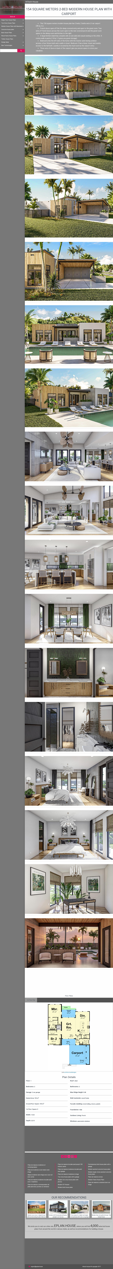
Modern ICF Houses (63, 1184)
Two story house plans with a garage (68, 1177)
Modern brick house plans (65, 1187)
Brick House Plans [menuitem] (6, 32)
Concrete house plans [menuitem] (7, 29)
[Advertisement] (69, 983)
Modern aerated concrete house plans (99, 1169)
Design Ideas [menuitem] (5, 42)
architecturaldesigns (70, 1072)
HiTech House (12, 7)
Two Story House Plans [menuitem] (8, 23)
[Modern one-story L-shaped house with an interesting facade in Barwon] (36, 1207)
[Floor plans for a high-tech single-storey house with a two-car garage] (79, 1207)
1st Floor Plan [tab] (31, 1000)
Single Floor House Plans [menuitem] (8, 20)
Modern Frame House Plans (96, 1179)
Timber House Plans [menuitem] (7, 39)
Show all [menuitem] (12, 16)
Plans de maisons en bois (95, 1177)
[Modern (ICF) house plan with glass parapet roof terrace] (58, 1207)
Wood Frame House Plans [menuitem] (8, 36)
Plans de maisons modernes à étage (68, 1174)
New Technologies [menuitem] (6, 45)
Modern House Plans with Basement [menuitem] (12, 26)
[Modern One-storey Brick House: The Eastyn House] (101, 1207)
